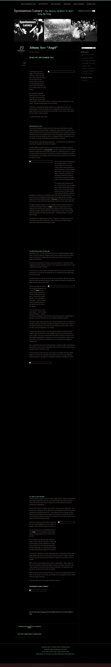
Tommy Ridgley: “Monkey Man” (88, 63)
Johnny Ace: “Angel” (86, 65)
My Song (54, 199)
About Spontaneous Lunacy (28, 4)
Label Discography (56, 4)
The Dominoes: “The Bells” (87, 58)
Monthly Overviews (78, 4)
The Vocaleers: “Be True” (87, 73)
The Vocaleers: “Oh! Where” (88, 71)
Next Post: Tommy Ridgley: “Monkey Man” (30, 634)
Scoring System (91, 4)
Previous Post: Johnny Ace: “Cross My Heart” (29, 627)
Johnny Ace (44, 612)
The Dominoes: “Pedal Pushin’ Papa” (88, 55)
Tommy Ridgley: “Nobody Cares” (89, 60)
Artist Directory (43, 4)
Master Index (67, 4)
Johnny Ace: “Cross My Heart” (88, 68)
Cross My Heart (48, 149)
